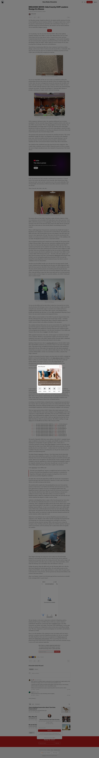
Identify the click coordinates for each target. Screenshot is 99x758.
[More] (59, 388)
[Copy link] (40, 388)
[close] (60, 366)
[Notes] (54, 388)
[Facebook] (45, 388)
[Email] (49, 388)
